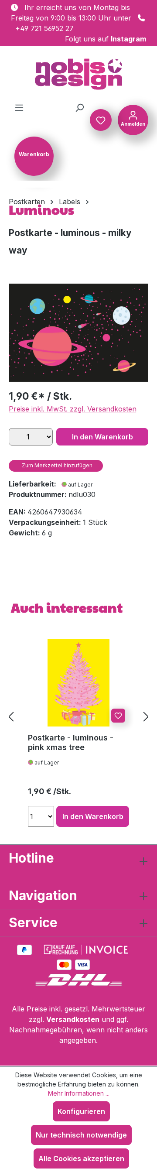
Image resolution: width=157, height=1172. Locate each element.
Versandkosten (72, 1019)
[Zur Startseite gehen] (78, 74)
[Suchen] (79, 107)
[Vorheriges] (10, 717)
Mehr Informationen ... (78, 1093)
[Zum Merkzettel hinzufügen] (118, 716)
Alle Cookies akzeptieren (81, 1158)
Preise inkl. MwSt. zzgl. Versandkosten (73, 408)
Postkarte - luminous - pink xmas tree (70, 742)
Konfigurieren (81, 1111)
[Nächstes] (146, 717)
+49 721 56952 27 (44, 28)
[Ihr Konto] (133, 119)
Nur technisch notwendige (81, 1135)
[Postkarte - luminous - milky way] (78, 333)
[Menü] (19, 107)
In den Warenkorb (102, 436)
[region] (78, 333)
